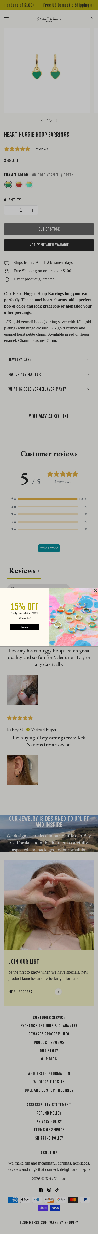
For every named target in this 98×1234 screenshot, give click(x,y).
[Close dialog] (95, 590)
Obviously (25, 626)
